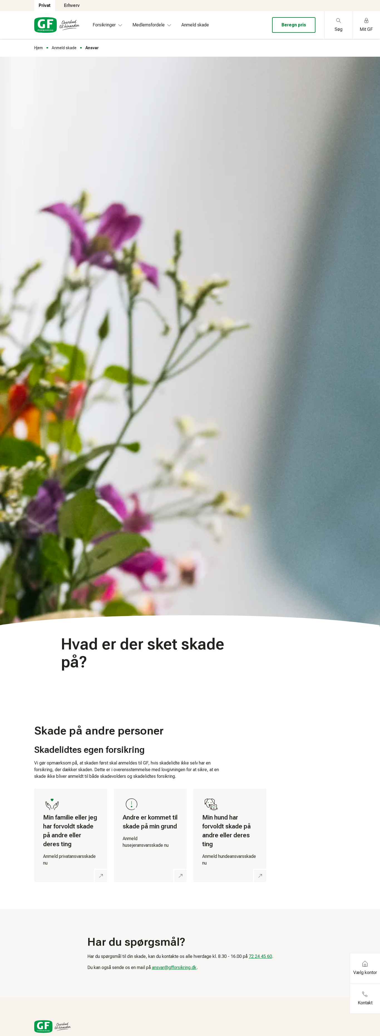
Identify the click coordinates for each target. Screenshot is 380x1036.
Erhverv (72, 5)
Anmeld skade (64, 48)
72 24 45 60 (260, 956)
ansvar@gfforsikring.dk (174, 967)
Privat (45, 5)
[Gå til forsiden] (56, 25)
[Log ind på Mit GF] (70, 835)
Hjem (38, 48)
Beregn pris (294, 25)
